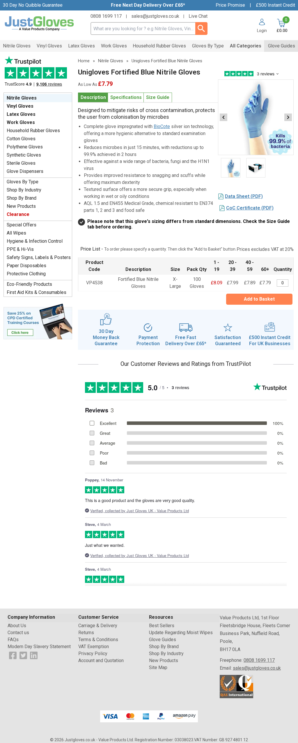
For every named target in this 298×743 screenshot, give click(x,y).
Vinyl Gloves (20, 106)
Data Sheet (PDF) (244, 196)
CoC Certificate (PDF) (250, 208)
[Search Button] (201, 28)
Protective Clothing (26, 273)
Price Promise (230, 5)
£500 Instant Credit (275, 5)
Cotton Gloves (21, 138)
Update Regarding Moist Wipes (181, 632)
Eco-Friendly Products (29, 284)
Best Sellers (161, 625)
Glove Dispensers (25, 171)
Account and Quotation (101, 660)
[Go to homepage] (39, 23)
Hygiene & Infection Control (35, 241)
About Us (17, 625)
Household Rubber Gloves (33, 130)
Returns (86, 632)
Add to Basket (259, 299)
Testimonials (37, 73)
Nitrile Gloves (22, 98)
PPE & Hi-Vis (20, 249)
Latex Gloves (21, 114)
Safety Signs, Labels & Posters (39, 257)
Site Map (158, 667)
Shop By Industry (24, 190)
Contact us (18, 632)
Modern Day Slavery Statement (39, 646)
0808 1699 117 (106, 16)
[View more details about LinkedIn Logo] (34, 655)
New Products (21, 206)
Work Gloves (21, 122)
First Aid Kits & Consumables (36, 292)
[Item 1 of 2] (255, 117)
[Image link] (37, 321)
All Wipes (16, 233)
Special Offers (21, 225)
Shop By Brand (21, 198)
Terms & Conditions (98, 639)
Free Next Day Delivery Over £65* (148, 5)
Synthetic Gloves (24, 155)
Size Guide (157, 97)
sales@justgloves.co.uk (155, 16)
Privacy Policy (92, 653)
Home (84, 60)
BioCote (162, 126)
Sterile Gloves (21, 163)
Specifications (126, 97)
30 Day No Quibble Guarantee (33, 5)
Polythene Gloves (25, 147)
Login (262, 30)
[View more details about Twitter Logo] (23, 655)
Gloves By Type (22, 182)
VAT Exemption (93, 646)
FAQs (13, 639)
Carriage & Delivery (97, 625)
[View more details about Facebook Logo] (13, 655)
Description (93, 97)
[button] (259, 26)
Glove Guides (162, 639)
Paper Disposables (26, 265)
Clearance (18, 214)
